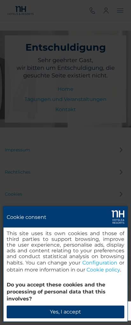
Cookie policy (103, 270)
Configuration (99, 263)
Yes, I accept (65, 312)
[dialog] (65, 264)
